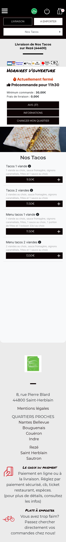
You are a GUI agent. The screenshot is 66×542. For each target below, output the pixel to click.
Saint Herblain (33, 453)
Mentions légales (33, 408)
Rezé (33, 447)
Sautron (33, 458)
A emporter (48, 21)
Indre (34, 439)
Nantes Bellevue (34, 422)
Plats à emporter (39, 510)
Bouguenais (34, 428)
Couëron (34, 433)
